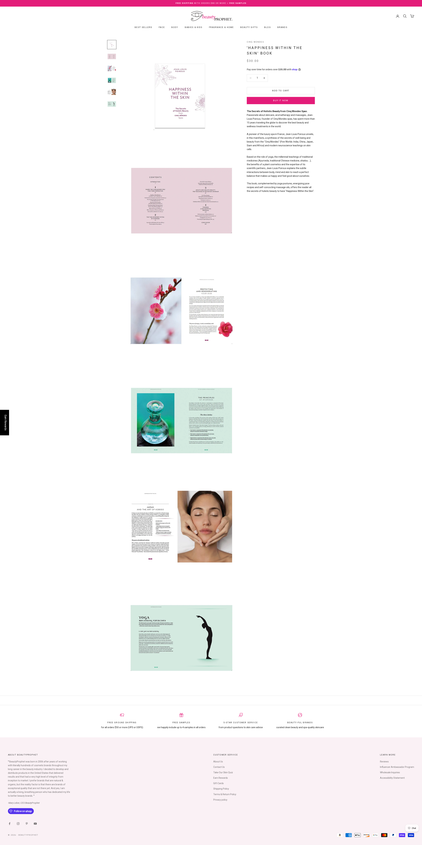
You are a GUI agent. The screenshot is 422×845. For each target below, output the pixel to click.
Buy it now (280, 100)
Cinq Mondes (255, 42)
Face (162, 27)
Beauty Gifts (249, 27)
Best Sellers (143, 27)
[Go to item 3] (111, 68)
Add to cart (280, 90)
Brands (282, 27)
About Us (218, 761)
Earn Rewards (220, 778)
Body (174, 27)
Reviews (384, 761)
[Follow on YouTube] (35, 823)
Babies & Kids (193, 27)
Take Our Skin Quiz (223, 772)
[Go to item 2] (111, 56)
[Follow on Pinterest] (26, 823)
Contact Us (219, 767)
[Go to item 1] (111, 44)
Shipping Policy (221, 788)
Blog (267, 27)
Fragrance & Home (221, 27)
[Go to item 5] (111, 92)
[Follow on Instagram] (18, 823)
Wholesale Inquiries (390, 772)
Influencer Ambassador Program (397, 767)
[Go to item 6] (111, 103)
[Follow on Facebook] (9, 823)
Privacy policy (220, 799)
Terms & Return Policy (224, 794)
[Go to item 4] (111, 80)
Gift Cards (218, 783)
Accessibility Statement (392, 778)
